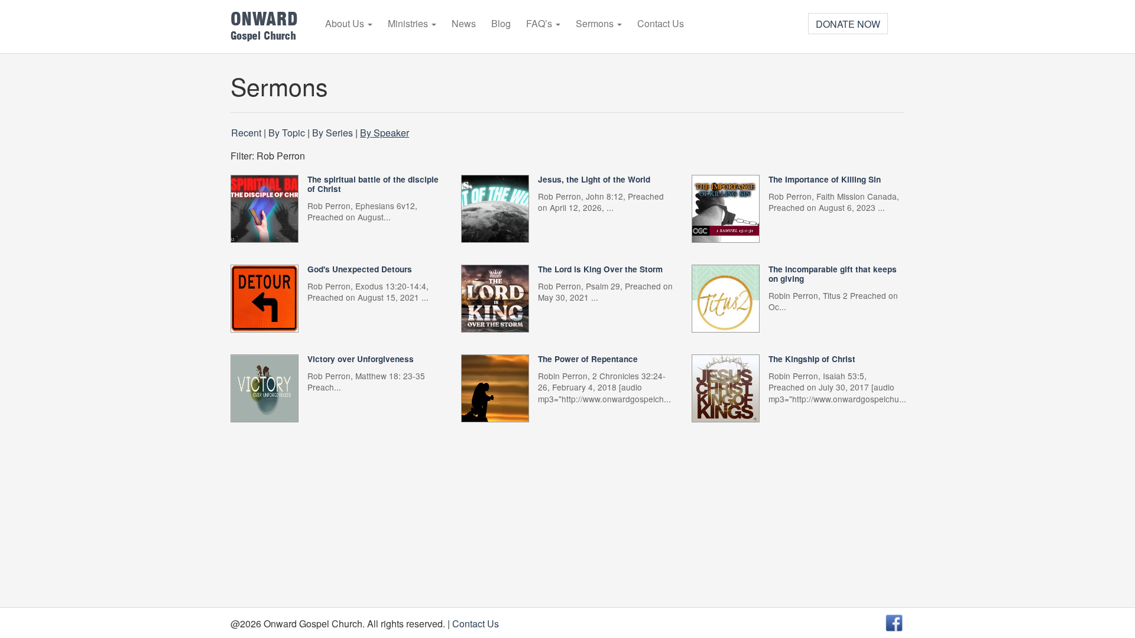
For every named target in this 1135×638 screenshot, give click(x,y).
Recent (246, 132)
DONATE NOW (848, 24)
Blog (501, 23)
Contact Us (660, 23)
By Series (332, 132)
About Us (346, 23)
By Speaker (384, 132)
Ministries (409, 23)
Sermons (596, 23)
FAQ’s (540, 23)
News (464, 23)
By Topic (286, 132)
